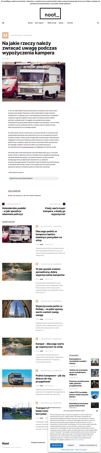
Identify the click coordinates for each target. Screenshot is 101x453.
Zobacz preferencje (88, 445)
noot (41, 244)
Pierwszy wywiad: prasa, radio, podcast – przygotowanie (79, 383)
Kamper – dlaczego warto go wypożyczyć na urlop (50, 345)
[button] (97, 411)
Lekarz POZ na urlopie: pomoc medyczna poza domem (78, 394)
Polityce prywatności (78, 439)
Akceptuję (56, 445)
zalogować (19, 195)
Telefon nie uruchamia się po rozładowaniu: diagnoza (78, 372)
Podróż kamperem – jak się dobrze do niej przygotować (50, 378)
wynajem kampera (28, 147)
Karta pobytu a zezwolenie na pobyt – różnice (78, 361)
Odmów (71, 445)
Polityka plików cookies (67, 449)
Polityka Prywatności (81, 449)
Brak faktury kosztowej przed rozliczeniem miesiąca (78, 405)
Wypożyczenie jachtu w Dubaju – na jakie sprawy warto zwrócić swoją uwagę (49, 310)
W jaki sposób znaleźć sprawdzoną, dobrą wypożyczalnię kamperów (50, 272)
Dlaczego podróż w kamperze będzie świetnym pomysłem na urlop (49, 236)
